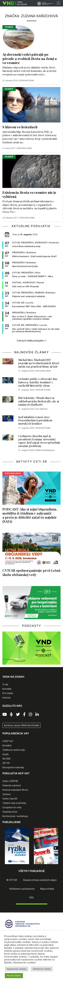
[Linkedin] (37, 714)
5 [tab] (38, 866)
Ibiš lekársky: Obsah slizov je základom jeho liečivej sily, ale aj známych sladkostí (38, 401)
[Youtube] (4, 714)
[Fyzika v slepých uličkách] (17, 846)
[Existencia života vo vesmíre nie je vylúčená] (31, 171)
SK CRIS (6, 758)
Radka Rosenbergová (44, 450)
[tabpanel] (17, 846)
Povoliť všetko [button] (14, 975)
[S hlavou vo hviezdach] (31, 104)
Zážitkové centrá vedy (13, 750)
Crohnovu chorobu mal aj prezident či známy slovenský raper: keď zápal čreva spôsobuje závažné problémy (39, 441)
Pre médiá (7, 693)
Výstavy (6, 794)
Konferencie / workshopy (15, 816)
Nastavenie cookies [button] (16, 969)
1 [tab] (19, 866)
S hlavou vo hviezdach (19, 127)
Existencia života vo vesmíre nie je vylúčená (29, 194)
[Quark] (46, 846)
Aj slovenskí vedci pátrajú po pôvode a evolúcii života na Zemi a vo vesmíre (29, 58)
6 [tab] (43, 866)
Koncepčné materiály (13, 767)
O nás (5, 684)
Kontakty (6, 689)
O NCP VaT (8, 741)
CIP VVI (6, 763)
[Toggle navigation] (58, 3)
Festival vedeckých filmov (15, 790)
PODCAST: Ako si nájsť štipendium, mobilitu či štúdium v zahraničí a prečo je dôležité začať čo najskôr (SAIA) (29, 515)
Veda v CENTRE (10, 781)
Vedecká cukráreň (11, 785)
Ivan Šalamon (41, 409)
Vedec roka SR (9, 798)
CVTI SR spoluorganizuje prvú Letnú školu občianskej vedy (31, 572)
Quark (5, 754)
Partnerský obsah (43, 371)
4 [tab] (34, 866)
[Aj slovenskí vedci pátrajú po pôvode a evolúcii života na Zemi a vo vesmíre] (18, 37)
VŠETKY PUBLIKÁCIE (31, 871)
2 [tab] (24, 866)
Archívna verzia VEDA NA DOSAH (21, 725)
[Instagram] (30, 714)
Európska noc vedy (11, 807)
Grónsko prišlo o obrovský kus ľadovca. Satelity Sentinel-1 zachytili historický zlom (37, 382)
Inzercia (6, 697)
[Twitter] (18, 714)
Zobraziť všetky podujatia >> (31, 340)
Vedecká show (9, 812)
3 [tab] (29, 866)
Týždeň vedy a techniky (14, 803)
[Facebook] (24, 714)
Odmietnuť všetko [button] (42, 969)
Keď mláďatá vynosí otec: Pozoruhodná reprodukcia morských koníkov (35, 420)
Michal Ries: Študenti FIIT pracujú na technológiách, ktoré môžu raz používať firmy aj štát (38, 363)
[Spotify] (11, 714)
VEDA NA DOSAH (26, 80)
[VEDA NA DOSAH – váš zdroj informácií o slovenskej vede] (13, 3)
